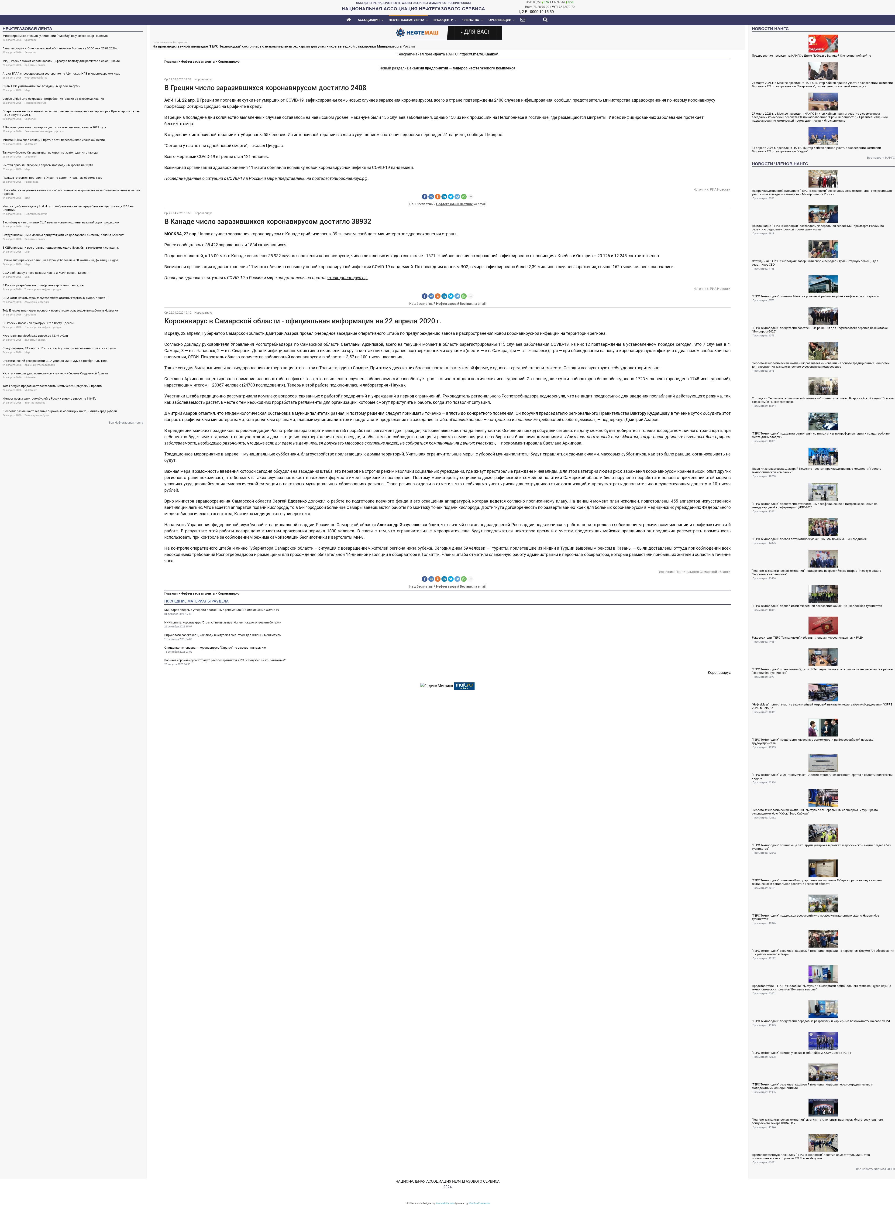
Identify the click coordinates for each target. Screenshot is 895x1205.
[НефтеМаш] (447, 32)
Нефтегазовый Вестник (454, 204)
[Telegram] (457, 196)
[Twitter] (451, 196)
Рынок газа (31, 181)
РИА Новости (720, 189)
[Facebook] (424, 196)
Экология (30, 52)
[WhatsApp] (464, 196)
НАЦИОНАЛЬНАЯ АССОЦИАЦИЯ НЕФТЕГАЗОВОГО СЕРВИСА (447, 1181)
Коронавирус (229, 61)
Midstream (30, 144)
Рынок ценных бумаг (37, 415)
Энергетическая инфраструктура (44, 131)
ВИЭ (27, 197)
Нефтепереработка (35, 77)
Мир (27, 90)
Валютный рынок (34, 65)
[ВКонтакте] (431, 196)
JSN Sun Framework (479, 1203)
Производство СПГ (35, 102)
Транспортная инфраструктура (42, 289)
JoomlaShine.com (445, 1203)
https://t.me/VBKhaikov (478, 54)
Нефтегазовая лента (198, 61)
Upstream (30, 39)
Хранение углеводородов (39, 364)
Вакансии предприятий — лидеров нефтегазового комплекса (461, 68)
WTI (555, 7)
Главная (171, 61)
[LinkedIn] (444, 196)
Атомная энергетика (36, 302)
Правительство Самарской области (702, 572)
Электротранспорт (35, 402)
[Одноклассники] (438, 196)
